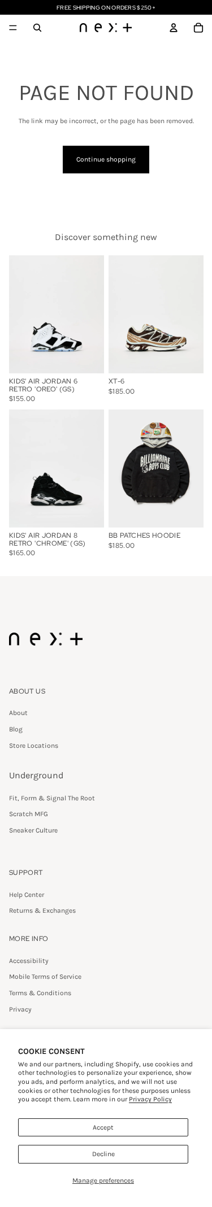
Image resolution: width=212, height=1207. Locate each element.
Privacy (20, 1009)
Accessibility (29, 961)
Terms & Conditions (40, 993)
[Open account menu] (173, 27)
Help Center (26, 895)
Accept (103, 1127)
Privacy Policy (150, 1099)
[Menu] (13, 28)
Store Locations (33, 746)
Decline (103, 1154)
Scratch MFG (28, 814)
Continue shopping (106, 159)
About (18, 713)
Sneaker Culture (33, 830)
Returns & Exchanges (42, 910)
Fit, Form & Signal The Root (52, 798)
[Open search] (37, 27)
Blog (16, 729)
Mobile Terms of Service (45, 977)
